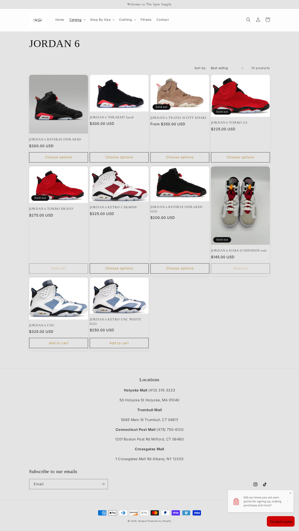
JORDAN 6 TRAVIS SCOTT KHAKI (178, 118)
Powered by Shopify (159, 521)
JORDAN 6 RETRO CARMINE (113, 207)
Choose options (58, 157)
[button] (77, 19)
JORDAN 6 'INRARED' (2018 (112, 117)
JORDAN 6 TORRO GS (229, 122)
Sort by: (200, 68)
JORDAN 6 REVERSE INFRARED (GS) (176, 209)
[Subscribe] (103, 484)
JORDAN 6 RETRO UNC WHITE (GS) (115, 321)
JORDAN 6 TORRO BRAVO (51, 209)
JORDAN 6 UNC (42, 325)
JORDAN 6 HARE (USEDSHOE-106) (239, 250)
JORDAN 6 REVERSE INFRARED (55, 139)
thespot (142, 521)
